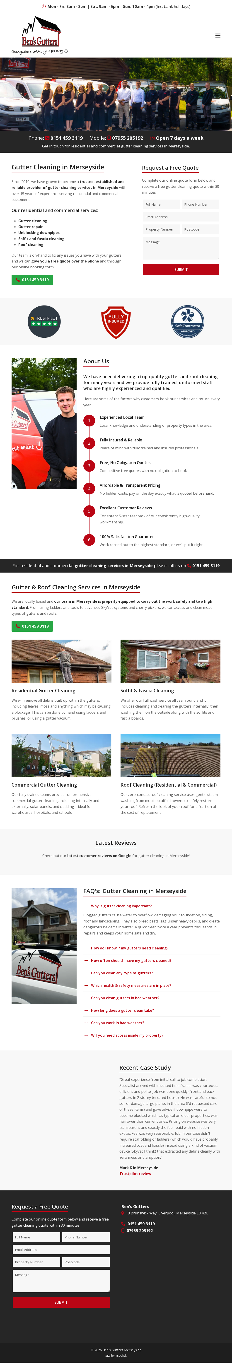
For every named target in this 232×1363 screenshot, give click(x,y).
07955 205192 (127, 138)
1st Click (121, 1356)
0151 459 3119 (67, 138)
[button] (217, 35)
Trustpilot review (135, 1173)
